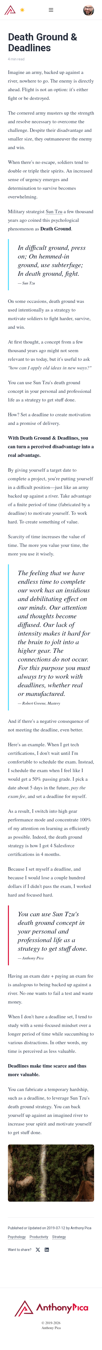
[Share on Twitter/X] (37, 1249)
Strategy (59, 1237)
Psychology (17, 1237)
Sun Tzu (54, 211)
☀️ (22, 9)
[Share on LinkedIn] (46, 1249)
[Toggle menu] (51, 10)
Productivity (39, 1237)
